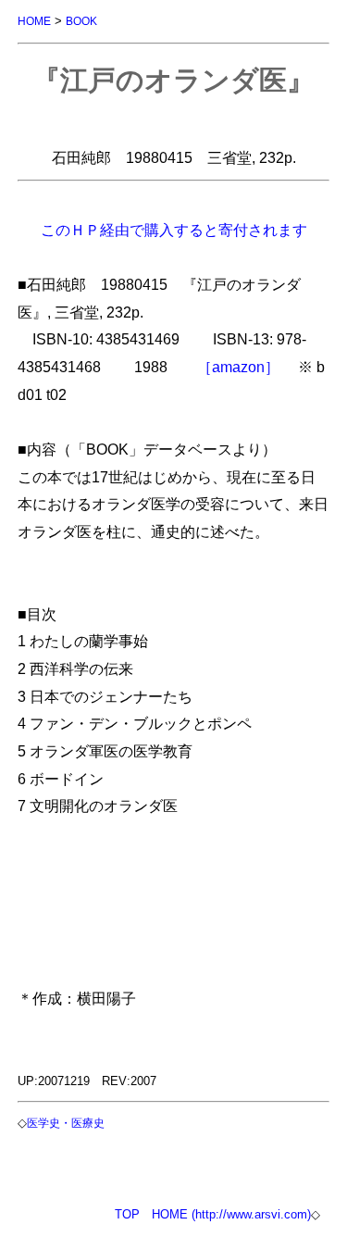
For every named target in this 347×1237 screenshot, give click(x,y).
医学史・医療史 (66, 1123)
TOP (127, 1214)
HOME (34, 21)
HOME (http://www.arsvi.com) (231, 1214)
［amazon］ (238, 366)
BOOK (81, 21)
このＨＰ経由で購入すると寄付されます (174, 229)
